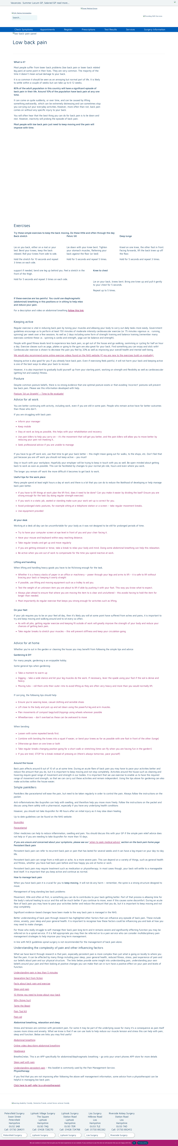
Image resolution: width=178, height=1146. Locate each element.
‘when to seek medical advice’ (104, 842)
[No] (175, 1143)
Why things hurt (22, 1000)
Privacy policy (142, 1143)
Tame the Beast (22, 1005)
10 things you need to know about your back (37, 994)
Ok (134, 1143)
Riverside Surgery (118, 1135)
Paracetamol (20, 827)
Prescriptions (88, 29)
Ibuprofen (19, 822)
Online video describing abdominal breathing (37, 1045)
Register (68, 29)
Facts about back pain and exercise (32, 983)
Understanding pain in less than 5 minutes (36, 972)
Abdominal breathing (24, 1040)
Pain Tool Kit (20, 1011)
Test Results (110, 29)
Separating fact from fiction (28, 978)
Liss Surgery (92, 1135)
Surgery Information (154, 29)
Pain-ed (18, 1016)
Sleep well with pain (24, 1062)
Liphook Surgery (40, 1135)
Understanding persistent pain (29, 1067)
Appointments (47, 29)
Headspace (19, 1051)
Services (130, 29)
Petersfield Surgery (12, 1135)
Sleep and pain (21, 989)
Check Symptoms (24, 29)
